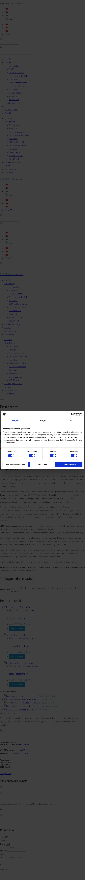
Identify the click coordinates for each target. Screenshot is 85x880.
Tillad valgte (42, 464)
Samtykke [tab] (15, 421)
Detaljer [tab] (43, 421)
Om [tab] (70, 421)
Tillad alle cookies (69, 464)
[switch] (32, 455)
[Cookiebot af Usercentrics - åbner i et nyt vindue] (72, 414)
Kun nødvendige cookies (15, 464)
